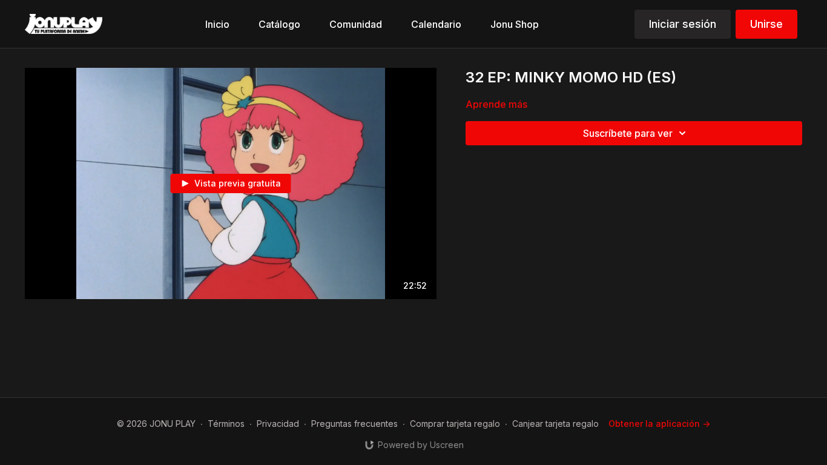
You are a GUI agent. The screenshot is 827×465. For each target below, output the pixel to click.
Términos (226, 423)
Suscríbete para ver (628, 133)
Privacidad (278, 423)
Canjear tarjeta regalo (555, 423)
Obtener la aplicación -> (659, 423)
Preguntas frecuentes (354, 423)
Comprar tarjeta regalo (455, 423)
